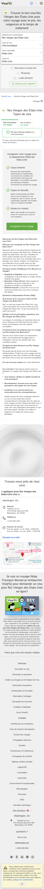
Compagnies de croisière (22, 756)
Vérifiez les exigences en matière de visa (22, 680)
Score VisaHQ (22, 712)
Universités (22, 778)
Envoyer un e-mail (11, 537)
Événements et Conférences (22, 751)
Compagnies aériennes (22, 740)
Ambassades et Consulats (22, 691)
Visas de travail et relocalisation (22, 729)
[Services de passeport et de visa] (6, 3)
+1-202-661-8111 (13, 521)
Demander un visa (22, 669)
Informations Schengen (22, 696)
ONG (22, 800)
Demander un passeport (22, 674)
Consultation (22, 773)
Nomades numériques (22, 805)
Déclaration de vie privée (22, 702)
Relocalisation (22, 789)
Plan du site (22, 837)
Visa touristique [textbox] (9, 45)
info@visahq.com (22, 843)
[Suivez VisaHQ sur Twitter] (11, 857)
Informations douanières (22, 685)
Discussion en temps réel (25, 68)
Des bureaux (19, 810)
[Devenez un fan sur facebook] (16, 857)
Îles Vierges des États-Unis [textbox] (15, 38)
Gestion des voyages (22, 735)
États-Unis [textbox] (7, 53)
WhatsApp (25, 73)
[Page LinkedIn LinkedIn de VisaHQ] (22, 857)
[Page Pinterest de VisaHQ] (27, 857)
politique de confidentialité (23, 880)
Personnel (22, 794)
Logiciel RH (22, 767)
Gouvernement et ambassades (22, 783)
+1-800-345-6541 (22, 848)
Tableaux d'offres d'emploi (22, 762)
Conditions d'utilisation (22, 707)
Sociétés (22, 745)
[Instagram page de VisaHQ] (32, 857)
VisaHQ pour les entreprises (22, 724)
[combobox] (22, 36)
